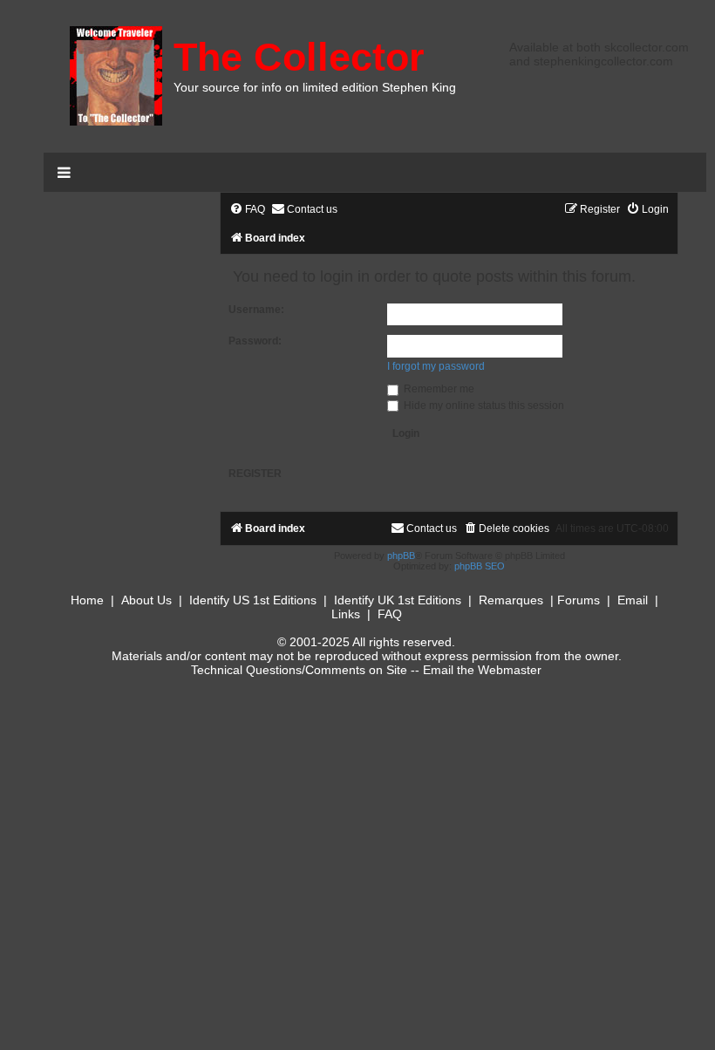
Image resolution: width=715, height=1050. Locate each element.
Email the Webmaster (482, 670)
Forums (578, 600)
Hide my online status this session (482, 405)
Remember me (437, 389)
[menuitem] (247, 210)
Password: (255, 341)
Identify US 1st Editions (253, 600)
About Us (146, 600)
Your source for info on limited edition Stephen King (315, 87)
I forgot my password (436, 366)
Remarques (511, 600)
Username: (256, 309)
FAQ (390, 614)
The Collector (299, 57)
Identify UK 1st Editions (397, 600)
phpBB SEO (479, 566)
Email (632, 600)
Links (345, 614)
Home (87, 600)
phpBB (401, 555)
